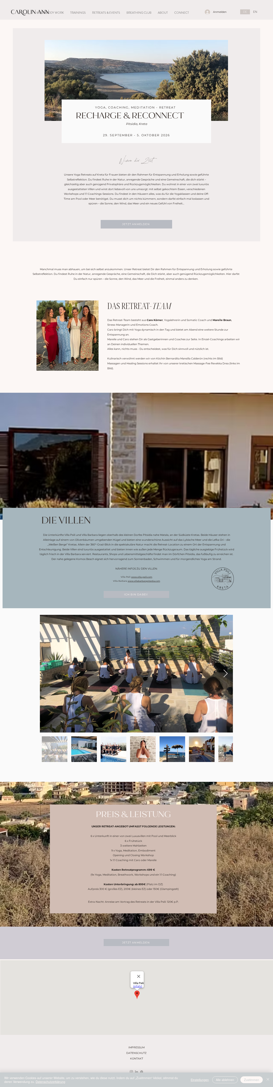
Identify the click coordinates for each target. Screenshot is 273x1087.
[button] (50, 12)
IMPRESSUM (136, 1047)
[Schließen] (267, 1080)
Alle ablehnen (225, 1080)
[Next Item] (225, 673)
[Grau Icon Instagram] (131, 1072)
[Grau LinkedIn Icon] (136, 1072)
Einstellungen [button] (200, 1080)
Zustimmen (251, 1080)
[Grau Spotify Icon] (141, 1072)
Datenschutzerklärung (50, 1082)
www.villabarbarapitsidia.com (144, 581)
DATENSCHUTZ (136, 1053)
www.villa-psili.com (141, 577)
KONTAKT (136, 1058)
